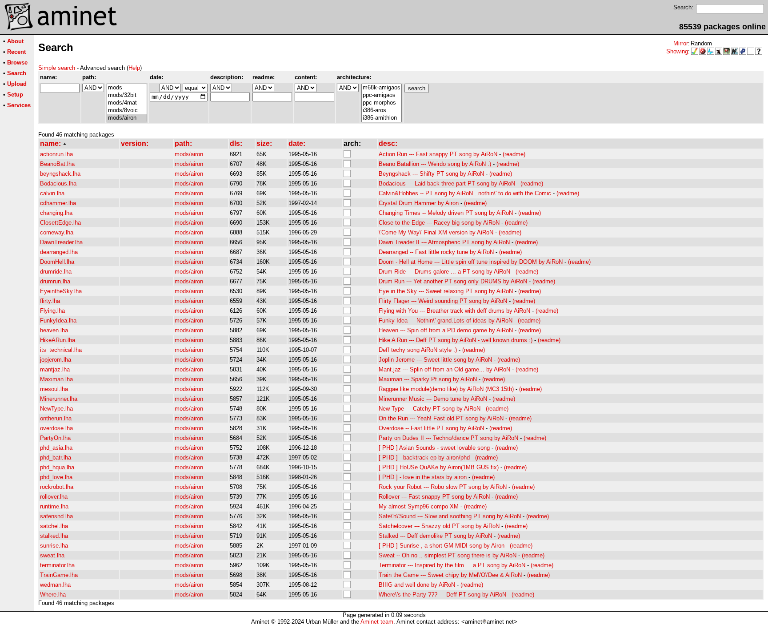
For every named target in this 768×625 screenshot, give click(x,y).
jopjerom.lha (55, 359)
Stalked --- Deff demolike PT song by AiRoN (435, 535)
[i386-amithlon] (381, 118)
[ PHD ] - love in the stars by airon (423, 477)
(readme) (514, 154)
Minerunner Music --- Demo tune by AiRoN (433, 398)
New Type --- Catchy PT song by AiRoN (429, 408)
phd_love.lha (56, 477)
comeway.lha (56, 232)
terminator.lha (57, 565)
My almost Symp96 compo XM (419, 506)
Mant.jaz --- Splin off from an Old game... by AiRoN (444, 369)
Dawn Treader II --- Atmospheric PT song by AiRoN (444, 242)
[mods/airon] (127, 118)
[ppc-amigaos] (381, 95)
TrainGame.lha (59, 575)
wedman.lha (55, 584)
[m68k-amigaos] (381, 88)
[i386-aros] (381, 110)
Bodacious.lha (58, 183)
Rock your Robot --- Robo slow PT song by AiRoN (443, 487)
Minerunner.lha (58, 398)
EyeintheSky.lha (61, 291)
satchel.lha (54, 526)
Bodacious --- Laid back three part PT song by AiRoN (447, 183)
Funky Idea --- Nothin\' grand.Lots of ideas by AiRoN (445, 320)
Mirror (680, 43)
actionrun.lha (56, 154)
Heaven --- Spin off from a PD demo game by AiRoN (446, 330)
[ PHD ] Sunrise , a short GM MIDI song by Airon (441, 545)
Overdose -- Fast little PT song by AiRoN (431, 428)
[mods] (127, 88)
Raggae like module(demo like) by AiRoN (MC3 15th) (446, 389)
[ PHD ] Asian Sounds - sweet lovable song (434, 447)
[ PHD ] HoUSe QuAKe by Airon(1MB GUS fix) (439, 467)
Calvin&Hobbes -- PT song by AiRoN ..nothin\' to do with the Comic (465, 193)
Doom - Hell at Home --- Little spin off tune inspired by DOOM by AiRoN (471, 261)
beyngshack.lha (60, 173)
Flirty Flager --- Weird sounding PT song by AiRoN (443, 301)
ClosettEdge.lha (60, 222)
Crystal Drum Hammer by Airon (419, 203)
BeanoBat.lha (57, 164)
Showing (677, 51)
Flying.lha (52, 310)
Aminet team (376, 621)
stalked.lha (54, 535)
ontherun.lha (56, 418)
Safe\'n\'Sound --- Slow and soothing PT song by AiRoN (450, 516)
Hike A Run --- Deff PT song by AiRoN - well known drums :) (455, 340)
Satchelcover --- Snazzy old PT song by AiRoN (439, 526)
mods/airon (189, 154)
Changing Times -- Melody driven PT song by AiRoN (446, 213)
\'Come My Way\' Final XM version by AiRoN (436, 232)
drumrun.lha (55, 281)
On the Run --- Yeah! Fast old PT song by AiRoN (441, 418)
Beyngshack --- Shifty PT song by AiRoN (431, 173)
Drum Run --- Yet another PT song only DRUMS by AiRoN (453, 281)
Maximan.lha (56, 379)
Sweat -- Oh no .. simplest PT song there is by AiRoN (447, 555)
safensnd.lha (56, 516)
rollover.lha (54, 496)
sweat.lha (52, 555)
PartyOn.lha (55, 438)
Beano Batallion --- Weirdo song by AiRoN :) (435, 164)
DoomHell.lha (57, 261)
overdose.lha (56, 428)
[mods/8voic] (127, 110)
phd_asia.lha (56, 447)
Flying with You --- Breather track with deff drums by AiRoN (454, 310)
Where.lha (53, 594)
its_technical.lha (61, 350)
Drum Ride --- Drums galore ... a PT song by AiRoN (444, 271)
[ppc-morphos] (381, 103)
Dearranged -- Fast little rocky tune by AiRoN (436, 252)
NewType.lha (56, 408)
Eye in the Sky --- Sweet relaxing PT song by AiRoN (446, 291)
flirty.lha (50, 301)
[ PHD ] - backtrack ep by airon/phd (424, 457)
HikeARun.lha (57, 340)
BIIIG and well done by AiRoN (417, 584)
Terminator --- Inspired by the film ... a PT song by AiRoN (452, 565)
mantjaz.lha (55, 369)
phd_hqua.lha (57, 467)
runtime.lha (54, 506)
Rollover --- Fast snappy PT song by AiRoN (434, 496)
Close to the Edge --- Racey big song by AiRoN (439, 222)
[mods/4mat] (127, 103)
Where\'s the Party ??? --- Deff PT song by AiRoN (442, 594)
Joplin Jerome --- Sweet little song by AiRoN (435, 359)
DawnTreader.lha (61, 242)
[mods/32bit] (127, 95)
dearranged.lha (59, 252)
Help (134, 68)
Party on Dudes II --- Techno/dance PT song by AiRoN (448, 438)
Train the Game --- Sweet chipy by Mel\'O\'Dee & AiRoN (450, 575)
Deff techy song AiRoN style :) (418, 350)
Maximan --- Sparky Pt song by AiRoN (428, 379)
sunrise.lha (54, 545)
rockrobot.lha (56, 487)
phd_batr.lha (55, 457)
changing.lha (56, 213)
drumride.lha (56, 271)
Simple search (56, 68)
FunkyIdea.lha (58, 320)
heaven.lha (54, 330)
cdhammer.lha (58, 203)
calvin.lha (52, 193)
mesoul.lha (54, 389)
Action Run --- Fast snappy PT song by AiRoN (438, 154)
